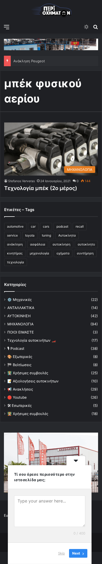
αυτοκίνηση (61, 244)
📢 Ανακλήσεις (20, 389)
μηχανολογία (39, 253)
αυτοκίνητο (86, 244)
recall (80, 226)
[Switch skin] (86, 27)
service (12, 235)
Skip (61, 553)
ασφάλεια (37, 244)
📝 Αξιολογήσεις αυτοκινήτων (33, 381)
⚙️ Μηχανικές (19, 300)
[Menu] (6, 27)
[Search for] (95, 27)
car (33, 226)
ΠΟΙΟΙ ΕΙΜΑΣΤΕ (20, 332)
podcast (62, 226)
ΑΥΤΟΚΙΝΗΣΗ (19, 316)
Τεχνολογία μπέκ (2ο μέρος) (40, 188)
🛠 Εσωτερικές (19, 405)
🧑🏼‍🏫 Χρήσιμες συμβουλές (27, 414)
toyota (30, 235)
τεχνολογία (15, 262)
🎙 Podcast (15, 348)
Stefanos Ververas (21, 181)
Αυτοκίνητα (67, 235)
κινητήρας (14, 253)
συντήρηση (85, 253)
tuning (46, 235)
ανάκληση (15, 244)
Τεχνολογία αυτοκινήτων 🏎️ (31, 340)
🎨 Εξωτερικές (19, 357)
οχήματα (63, 253)
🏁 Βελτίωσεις (19, 365)
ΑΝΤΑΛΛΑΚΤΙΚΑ (20, 308)
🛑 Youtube (17, 397)
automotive (15, 226)
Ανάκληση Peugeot (29, 61)
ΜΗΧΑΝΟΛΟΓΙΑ (20, 324)
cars (46, 226)
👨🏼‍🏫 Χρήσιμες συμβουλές (27, 373)
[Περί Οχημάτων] (51, 11)
